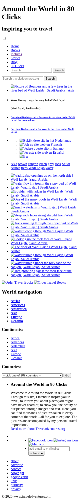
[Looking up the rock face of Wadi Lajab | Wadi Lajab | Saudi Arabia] (44, 243)
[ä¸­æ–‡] (26, 156)
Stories (15, 58)
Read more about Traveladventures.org (38, 429)
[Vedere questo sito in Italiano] (42, 148)
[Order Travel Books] (34, 282)
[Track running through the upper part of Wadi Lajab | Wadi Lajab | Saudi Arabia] (44, 227)
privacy (16, 489)
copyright (17, 473)
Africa (15, 338)
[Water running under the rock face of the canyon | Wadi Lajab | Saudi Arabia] (44, 267)
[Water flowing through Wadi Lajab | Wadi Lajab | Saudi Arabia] (44, 235)
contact (16, 469)
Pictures (16, 54)
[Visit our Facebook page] (40, 440)
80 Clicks (17, 66)
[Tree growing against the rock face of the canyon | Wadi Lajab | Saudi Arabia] (44, 275)
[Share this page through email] (36, 444)
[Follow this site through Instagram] (66, 440)
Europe (16, 354)
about (14, 461)
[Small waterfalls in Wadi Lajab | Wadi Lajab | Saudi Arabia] (44, 211)
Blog (14, 62)
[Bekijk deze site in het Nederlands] (45, 140)
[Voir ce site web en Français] (41, 144)
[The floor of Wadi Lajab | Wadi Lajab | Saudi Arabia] (44, 251)
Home (15, 46)
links (14, 481)
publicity (17, 485)
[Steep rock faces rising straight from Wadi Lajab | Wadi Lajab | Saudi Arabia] (44, 219)
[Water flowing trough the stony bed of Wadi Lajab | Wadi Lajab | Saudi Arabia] (44, 187)
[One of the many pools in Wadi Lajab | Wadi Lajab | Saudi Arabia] (44, 203)
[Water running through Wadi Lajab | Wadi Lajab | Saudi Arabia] (44, 259)
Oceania (16, 358)
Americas (17, 342)
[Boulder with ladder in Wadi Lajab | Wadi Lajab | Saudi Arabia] (44, 195)
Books (15, 50)
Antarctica (18, 346)
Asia (14, 350)
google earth (19, 477)
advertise (17, 465)
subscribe (36, 453)
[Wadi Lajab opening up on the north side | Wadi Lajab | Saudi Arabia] (44, 179)
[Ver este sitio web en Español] (42, 152)
